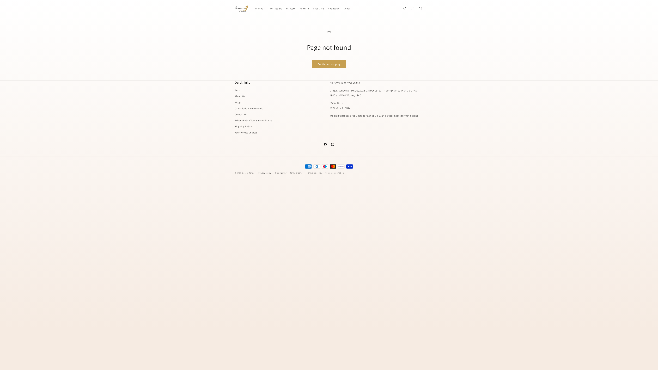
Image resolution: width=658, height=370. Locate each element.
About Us (240, 96)
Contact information (334, 173)
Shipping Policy (243, 126)
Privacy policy (264, 173)
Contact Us (241, 114)
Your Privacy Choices (246, 132)
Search (238, 90)
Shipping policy (315, 173)
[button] (260, 8)
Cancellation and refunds (249, 108)
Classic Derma (248, 173)
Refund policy (281, 173)
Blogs (238, 102)
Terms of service (297, 173)
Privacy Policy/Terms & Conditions (253, 120)
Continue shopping (329, 64)
